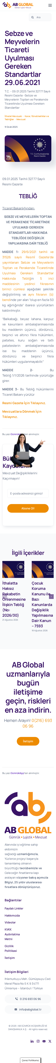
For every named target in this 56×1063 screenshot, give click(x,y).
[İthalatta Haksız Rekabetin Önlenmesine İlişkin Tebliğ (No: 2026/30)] (13, 569)
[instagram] (38, 1041)
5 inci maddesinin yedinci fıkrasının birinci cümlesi (28, 283)
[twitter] (50, 1041)
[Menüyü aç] (50, 5)
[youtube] (44, 1041)
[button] (4, 596)
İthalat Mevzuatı (13, 116)
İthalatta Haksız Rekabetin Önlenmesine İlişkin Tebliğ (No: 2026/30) (14, 599)
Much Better (44, 1032)
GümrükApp (17, 773)
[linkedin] (32, 1041)
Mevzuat (21, 119)
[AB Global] (24, 5)
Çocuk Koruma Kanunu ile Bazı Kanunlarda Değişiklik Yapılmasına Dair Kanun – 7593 (42, 604)
